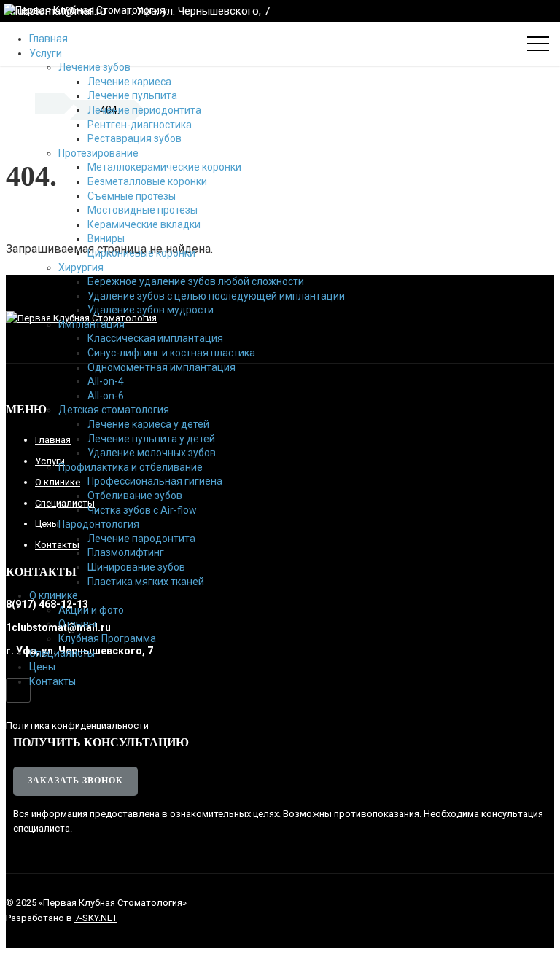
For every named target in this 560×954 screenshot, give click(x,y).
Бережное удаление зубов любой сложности (196, 281)
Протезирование (98, 153)
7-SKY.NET (95, 917)
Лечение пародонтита (141, 538)
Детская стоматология (113, 409)
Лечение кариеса (129, 81)
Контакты (52, 681)
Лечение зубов (94, 67)
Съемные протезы (132, 196)
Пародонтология (98, 524)
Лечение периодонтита (144, 110)
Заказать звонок (75, 780)
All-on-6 (106, 396)
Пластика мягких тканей (146, 581)
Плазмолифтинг (126, 552)
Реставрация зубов (135, 138)
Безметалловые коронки (147, 181)
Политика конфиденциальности (77, 725)
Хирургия (81, 267)
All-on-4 (106, 381)
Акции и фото (91, 610)
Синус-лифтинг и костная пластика (171, 353)
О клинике (53, 595)
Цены (42, 667)
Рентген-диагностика (140, 124)
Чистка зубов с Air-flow (142, 510)
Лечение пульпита (132, 95)
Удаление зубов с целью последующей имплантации (216, 296)
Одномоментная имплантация (162, 367)
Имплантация (91, 324)
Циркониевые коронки (141, 253)
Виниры (106, 238)
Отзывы (77, 624)
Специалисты (62, 653)
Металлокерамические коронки (164, 167)
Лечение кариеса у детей (148, 424)
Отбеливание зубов (135, 495)
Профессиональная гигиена (155, 481)
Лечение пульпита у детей (151, 439)
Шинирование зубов (136, 567)
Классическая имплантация (155, 338)
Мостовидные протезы (143, 210)
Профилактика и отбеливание (130, 467)
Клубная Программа (107, 638)
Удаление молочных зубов (152, 452)
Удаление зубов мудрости (151, 310)
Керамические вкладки (144, 224)
